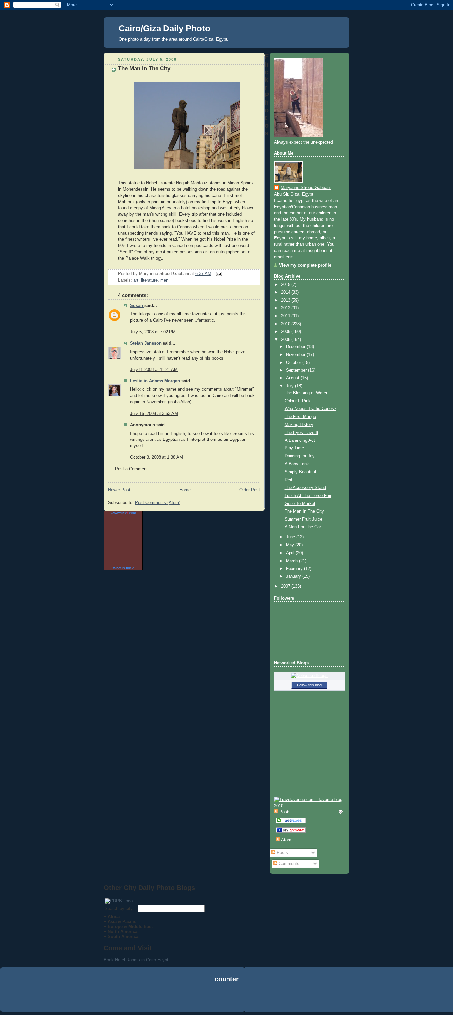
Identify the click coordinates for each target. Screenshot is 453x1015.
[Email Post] (218, 273)
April (291, 553)
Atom (285, 840)
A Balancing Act (300, 440)
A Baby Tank (297, 464)
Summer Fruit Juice (303, 519)
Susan (137, 306)
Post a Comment (131, 469)
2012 (286, 308)
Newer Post (119, 490)
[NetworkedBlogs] (309, 675)
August (293, 378)
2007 (286, 586)
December (296, 346)
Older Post (249, 490)
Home (185, 490)
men (164, 280)
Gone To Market (300, 503)
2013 (286, 300)
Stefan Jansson (146, 343)
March (292, 561)
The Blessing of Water (306, 393)
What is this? (123, 568)
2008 (286, 339)
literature (149, 280)
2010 (286, 324)
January (294, 576)
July (290, 386)
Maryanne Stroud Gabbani (306, 187)
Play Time (294, 448)
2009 (286, 331)
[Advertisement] (226, 998)
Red (288, 480)
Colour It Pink (298, 401)
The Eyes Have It (301, 432)
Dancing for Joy (300, 456)
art (135, 280)
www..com (123, 513)
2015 (286, 284)
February (295, 568)
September (297, 370)
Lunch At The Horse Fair (308, 495)
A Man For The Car (303, 527)
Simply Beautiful (300, 472)
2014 (286, 292)
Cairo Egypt (157, 959)
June (291, 537)
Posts (281, 852)
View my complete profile (305, 265)
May (290, 545)
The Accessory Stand (305, 487)
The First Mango (300, 416)
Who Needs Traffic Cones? (310, 408)
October (294, 362)
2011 (286, 316)
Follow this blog (309, 685)
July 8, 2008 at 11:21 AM (154, 369)
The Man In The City (144, 68)
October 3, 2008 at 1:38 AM (156, 457)
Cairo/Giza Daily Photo (164, 28)
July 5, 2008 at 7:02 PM (153, 332)
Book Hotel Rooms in (125, 959)
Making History (299, 424)
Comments (288, 863)
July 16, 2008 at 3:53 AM (154, 413)
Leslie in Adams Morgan (155, 381)
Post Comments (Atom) (157, 502)
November (296, 354)
